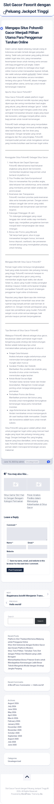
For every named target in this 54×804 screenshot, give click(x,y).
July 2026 (12, 706)
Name (10, 543)
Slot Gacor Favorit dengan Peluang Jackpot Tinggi (27, 8)
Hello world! (38, 685)
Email (31, 543)
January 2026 (13, 724)
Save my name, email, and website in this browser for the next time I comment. (26, 562)
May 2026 (12, 712)
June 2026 (12, 709)
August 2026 (13, 703)
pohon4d (32, 74)
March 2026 (13, 718)
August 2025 (13, 739)
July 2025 (12, 742)
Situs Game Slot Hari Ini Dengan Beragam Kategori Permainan (14, 498)
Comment (12, 525)
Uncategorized (32, 462)
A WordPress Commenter (19, 685)
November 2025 (14, 730)
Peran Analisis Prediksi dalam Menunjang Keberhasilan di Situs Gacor (37, 501)
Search (11, 617)
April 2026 (12, 715)
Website (10, 551)
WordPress (26, 794)
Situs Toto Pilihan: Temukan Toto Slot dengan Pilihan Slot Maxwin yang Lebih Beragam (24, 654)
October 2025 (14, 733)
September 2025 (15, 736)
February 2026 (14, 721)
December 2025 (14, 727)
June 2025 (12, 745)
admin (21, 462)
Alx (41, 794)
